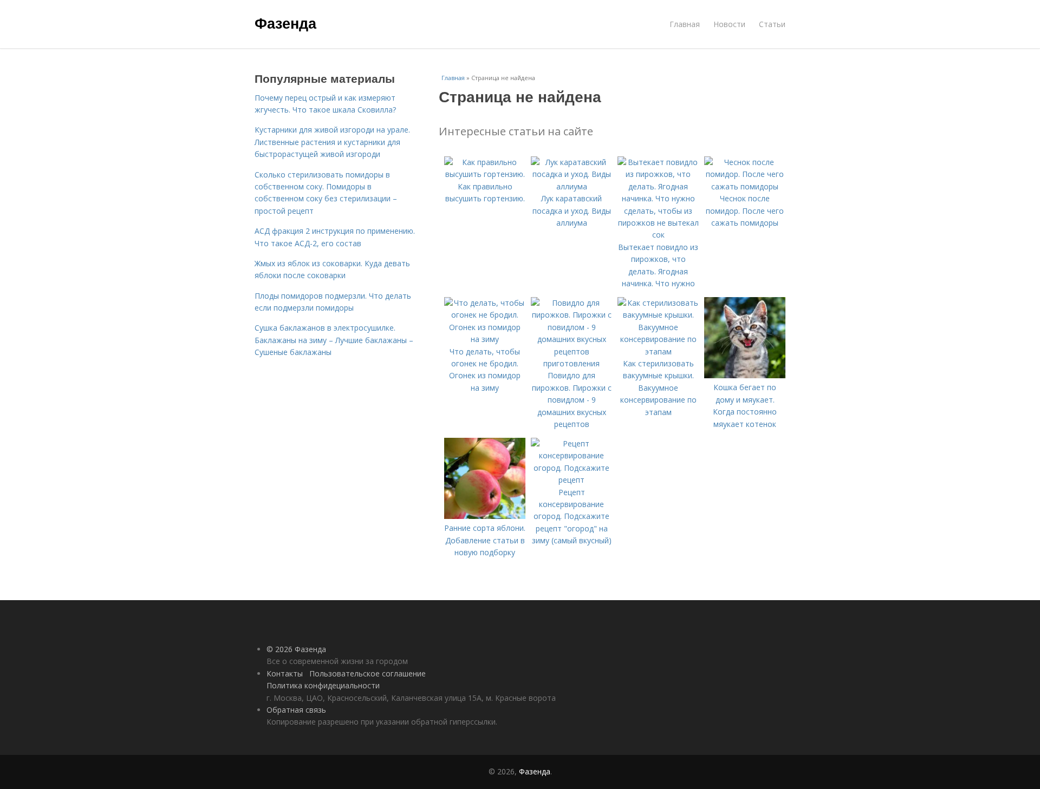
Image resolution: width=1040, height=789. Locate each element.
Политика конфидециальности (323, 685)
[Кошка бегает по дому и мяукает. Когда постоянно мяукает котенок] (744, 375)
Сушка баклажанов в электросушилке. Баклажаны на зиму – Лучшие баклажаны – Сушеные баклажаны (334, 340)
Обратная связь (296, 710)
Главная (685, 24)
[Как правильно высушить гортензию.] (484, 174)
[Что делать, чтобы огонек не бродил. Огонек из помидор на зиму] (484, 339)
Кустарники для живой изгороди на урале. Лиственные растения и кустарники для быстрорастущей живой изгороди (332, 141)
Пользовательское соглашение (367, 673)
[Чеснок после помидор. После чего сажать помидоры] (744, 186)
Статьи (772, 24)
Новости (729, 24)
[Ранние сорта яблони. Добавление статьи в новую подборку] (484, 516)
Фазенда (285, 22)
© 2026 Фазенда (296, 649)
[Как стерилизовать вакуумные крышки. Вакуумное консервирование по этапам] (658, 351)
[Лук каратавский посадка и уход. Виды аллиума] (571, 186)
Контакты (284, 673)
